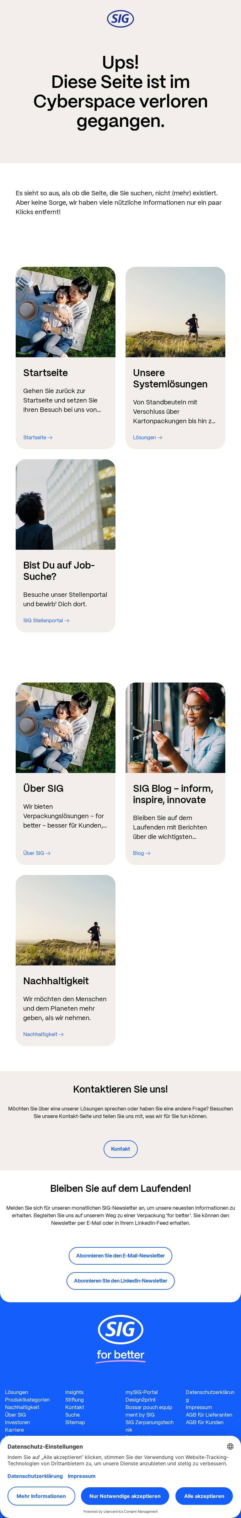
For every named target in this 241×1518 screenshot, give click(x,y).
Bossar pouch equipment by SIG (149, 1411)
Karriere (14, 1430)
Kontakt (120, 1149)
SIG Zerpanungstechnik (150, 1426)
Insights (74, 1392)
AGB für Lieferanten (209, 1415)
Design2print (141, 1399)
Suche (72, 1415)
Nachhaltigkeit (22, 1407)
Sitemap (75, 1422)
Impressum (199, 1407)
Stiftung (74, 1399)
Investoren (17, 1422)
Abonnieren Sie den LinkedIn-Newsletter (120, 1281)
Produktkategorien (27, 1399)
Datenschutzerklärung (210, 1396)
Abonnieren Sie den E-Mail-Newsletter (120, 1255)
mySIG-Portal (142, 1392)
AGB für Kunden (204, 1422)
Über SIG (15, 1415)
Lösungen (16, 1392)
